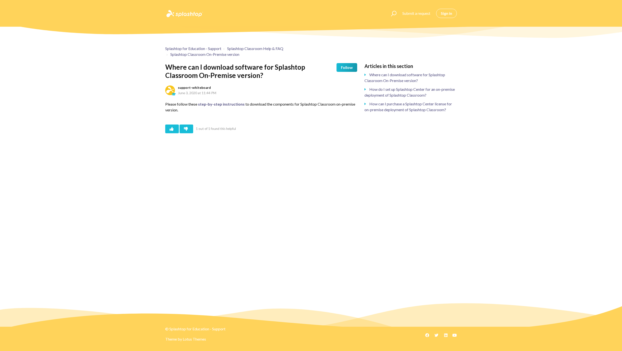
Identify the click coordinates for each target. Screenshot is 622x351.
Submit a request (416, 13)
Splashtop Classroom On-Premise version (204, 54)
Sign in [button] (446, 13)
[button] (392, 13)
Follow (347, 67)
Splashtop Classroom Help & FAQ (255, 48)
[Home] (184, 13)
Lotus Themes (194, 339)
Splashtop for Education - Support (193, 48)
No (186, 129)
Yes (172, 129)
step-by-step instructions (221, 104)
